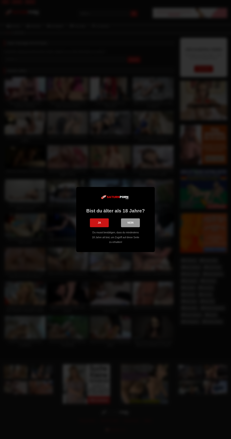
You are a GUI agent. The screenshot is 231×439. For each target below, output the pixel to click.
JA (99, 222)
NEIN (130, 222)
